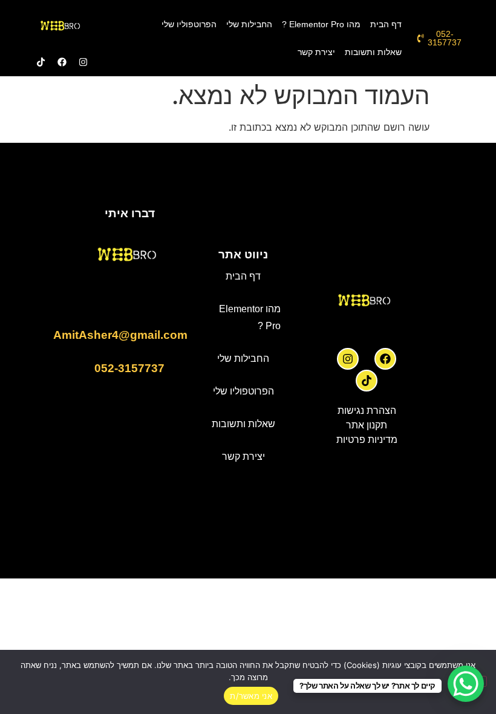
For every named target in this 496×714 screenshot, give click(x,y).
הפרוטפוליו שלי (189, 24)
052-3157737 (129, 368)
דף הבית (386, 24)
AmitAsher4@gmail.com (120, 335)
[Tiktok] (366, 380)
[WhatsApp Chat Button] (466, 684)
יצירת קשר (316, 52)
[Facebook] (385, 359)
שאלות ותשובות (373, 52)
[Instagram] (348, 359)
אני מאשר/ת (251, 696)
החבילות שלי (249, 24)
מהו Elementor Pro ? (321, 24)
